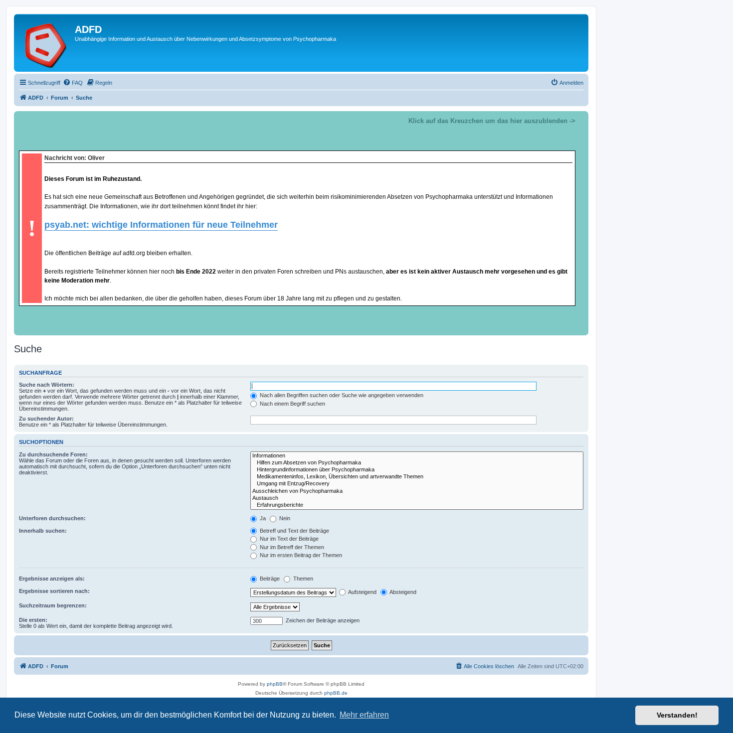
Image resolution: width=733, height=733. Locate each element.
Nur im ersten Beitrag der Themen (300, 555)
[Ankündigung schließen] (580, 119)
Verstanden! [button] (677, 715)
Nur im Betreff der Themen (291, 547)
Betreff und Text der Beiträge (293, 531)
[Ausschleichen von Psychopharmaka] (416, 491)
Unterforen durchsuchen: (52, 518)
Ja (262, 518)
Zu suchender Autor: (46, 419)
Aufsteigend (361, 592)
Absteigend (402, 592)
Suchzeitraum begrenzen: (53, 605)
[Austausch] (416, 498)
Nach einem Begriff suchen (291, 404)
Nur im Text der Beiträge (288, 539)
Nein (284, 518)
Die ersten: (33, 620)
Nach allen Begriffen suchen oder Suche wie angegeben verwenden (340, 395)
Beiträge (269, 579)
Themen (302, 579)
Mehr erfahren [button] (364, 715)
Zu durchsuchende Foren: (53, 454)
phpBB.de (336, 693)
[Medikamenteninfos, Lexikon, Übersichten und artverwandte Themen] (416, 476)
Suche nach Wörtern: (46, 385)
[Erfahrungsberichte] (416, 505)
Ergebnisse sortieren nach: (54, 591)
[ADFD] (45, 42)
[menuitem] (73, 83)
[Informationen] (416, 455)
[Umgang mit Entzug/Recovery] (416, 483)
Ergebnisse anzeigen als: (52, 579)
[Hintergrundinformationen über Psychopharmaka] (416, 469)
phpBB (275, 684)
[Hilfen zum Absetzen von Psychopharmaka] (416, 462)
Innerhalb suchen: (43, 531)
